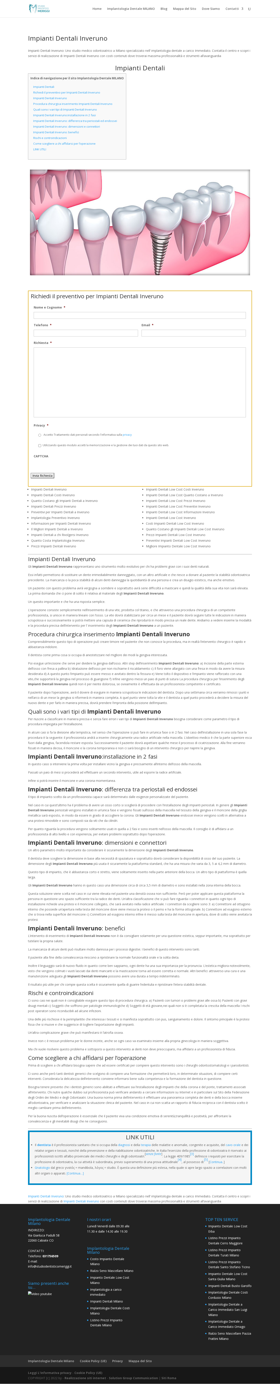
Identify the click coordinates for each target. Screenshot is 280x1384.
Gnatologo (42, 1167)
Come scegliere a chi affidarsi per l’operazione (64, 144)
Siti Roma (168, 1378)
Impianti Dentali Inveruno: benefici (56, 132)
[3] (192, 1154)
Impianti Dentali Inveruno (50, 98)
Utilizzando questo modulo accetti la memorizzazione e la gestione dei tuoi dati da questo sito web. (106, 445)
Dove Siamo (211, 9)
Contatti (232, 9)
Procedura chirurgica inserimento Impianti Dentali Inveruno (72, 104)
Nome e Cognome (49, 307)
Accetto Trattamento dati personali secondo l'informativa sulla (88, 435)
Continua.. (217, 1162)
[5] (206, 1159)
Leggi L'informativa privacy (50, 1373)
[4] (180, 1159)
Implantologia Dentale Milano (51, 1361)
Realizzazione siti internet (85, 1378)
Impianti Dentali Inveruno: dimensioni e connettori (66, 126)
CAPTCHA (41, 456)
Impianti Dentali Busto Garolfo (230, 1286)
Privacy (41, 425)
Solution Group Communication (133, 1378)
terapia (146, 1145)
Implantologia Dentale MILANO (131, 9)
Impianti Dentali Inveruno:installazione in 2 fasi (64, 115)
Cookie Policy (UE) (93, 1361)
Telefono (43, 325)
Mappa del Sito (184, 9)
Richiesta (43, 343)
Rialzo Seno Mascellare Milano (111, 1271)
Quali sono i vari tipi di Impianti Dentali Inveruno (65, 109)
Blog (164, 9)
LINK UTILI (39, 149)
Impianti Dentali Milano (106, 1301)
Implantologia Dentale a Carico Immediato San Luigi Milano (227, 1309)
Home (97, 9)
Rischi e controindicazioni (50, 138)
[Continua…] (75, 1173)
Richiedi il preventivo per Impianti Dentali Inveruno (66, 92)
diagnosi (124, 1145)
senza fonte (153, 1154)
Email (148, 325)
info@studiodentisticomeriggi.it (50, 1266)
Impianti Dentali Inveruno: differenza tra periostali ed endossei (75, 121)
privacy (127, 435)
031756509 (50, 1256)
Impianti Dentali (43, 87)
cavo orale (233, 1145)
